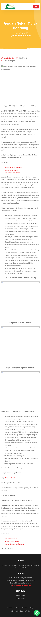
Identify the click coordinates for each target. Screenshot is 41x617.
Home (16, 33)
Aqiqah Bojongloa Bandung (14, 167)
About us (9, 608)
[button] (37, 613)
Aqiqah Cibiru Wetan (12, 541)
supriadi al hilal (9, 58)
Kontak (24, 608)
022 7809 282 (10, 478)
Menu (17, 608)
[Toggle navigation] (36, 6)
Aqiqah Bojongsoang (12, 170)
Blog (31, 608)
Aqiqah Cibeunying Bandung (14, 544)
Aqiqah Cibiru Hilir (11, 539)
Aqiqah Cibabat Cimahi (12, 173)
